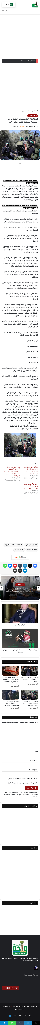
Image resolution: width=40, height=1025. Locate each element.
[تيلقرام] (25, 570)
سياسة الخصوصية (31, 975)
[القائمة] (3, 11)
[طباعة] (15, 570)
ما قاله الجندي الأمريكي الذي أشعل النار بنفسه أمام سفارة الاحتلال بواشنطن (11, 703)
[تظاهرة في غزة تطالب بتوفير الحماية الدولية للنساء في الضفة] (29, 671)
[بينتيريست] (15, 566)
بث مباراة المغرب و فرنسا (27, 61)
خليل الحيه (18, 550)
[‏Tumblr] (20, 566)
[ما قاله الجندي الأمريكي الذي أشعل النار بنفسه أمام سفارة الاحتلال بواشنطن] (10, 695)
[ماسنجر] (10, 566)
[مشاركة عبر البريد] (20, 570)
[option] (20, 588)
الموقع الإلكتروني (33, 769)
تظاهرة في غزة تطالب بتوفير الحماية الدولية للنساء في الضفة (29, 679)
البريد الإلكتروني (33, 760)
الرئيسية (33, 111)
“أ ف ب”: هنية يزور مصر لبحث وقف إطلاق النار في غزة (31, 486)
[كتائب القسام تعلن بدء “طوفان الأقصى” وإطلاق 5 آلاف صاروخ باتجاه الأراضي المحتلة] (10, 671)
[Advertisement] (20, 36)
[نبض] (9, 1016)
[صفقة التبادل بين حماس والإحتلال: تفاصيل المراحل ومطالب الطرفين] (29, 695)
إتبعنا (33, 848)
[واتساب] (5, 566)
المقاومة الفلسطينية (13, 545)
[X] (30, 566)
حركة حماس (31, 550)
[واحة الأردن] (35, 5)
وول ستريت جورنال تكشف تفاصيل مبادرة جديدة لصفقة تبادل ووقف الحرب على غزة (12, 471)
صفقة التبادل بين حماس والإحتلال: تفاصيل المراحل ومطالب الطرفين (30, 703)
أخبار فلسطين (26, 111)
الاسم (36, 751)
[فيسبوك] (35, 566)
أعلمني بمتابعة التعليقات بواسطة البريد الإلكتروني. (22, 779)
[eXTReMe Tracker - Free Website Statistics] (36, 969)
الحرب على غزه (31, 545)
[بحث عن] (6, 11)
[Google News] (20, 557)
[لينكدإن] (25, 566)
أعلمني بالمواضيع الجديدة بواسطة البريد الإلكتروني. (22, 783)
